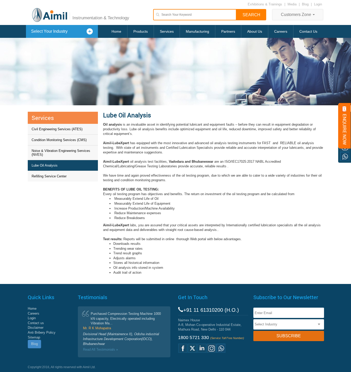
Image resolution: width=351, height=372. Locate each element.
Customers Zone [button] (296, 14)
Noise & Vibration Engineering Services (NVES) (61, 153)
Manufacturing (197, 31)
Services (167, 31)
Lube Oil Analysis (45, 165)
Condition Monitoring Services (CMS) (59, 140)
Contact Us (308, 31)
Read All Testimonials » (100, 349)
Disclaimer (35, 328)
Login (318, 4)
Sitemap (34, 337)
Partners (228, 31)
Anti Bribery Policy (42, 332)
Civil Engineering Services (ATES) (57, 129)
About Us (254, 31)
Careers (280, 31)
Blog (305, 4)
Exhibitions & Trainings (265, 4)
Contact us (36, 323)
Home (116, 31)
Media (293, 4)
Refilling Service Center (49, 176)
